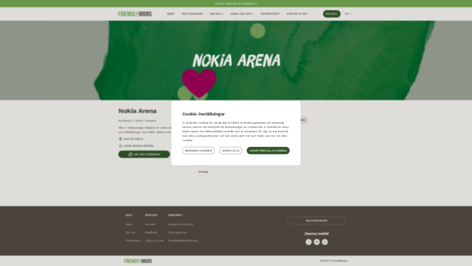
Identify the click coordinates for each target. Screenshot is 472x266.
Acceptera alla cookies (268, 150)
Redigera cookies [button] (198, 150)
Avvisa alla (230, 150)
